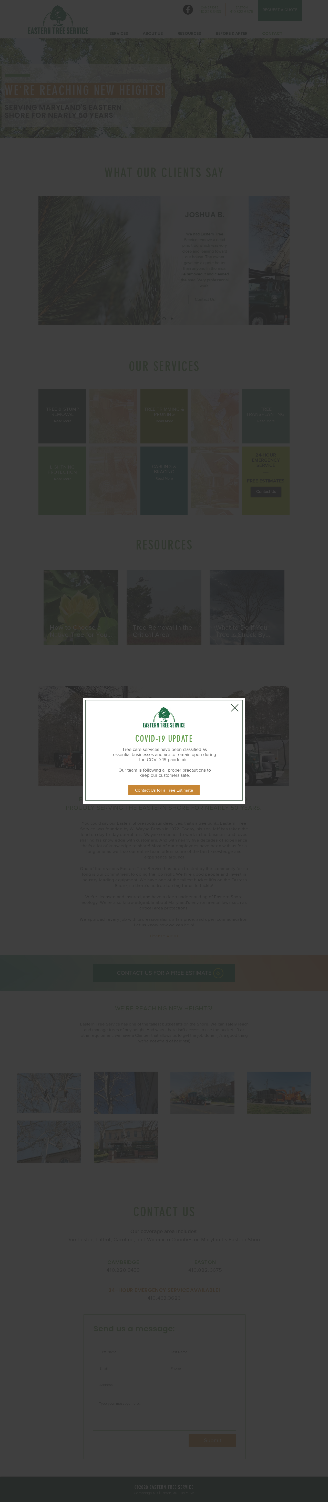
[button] (235, 708)
